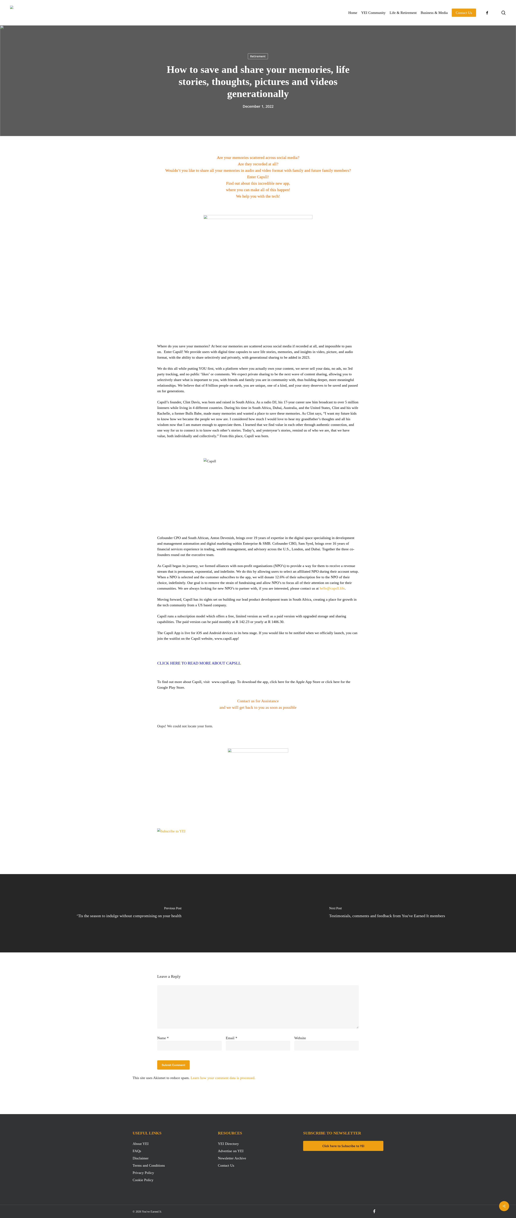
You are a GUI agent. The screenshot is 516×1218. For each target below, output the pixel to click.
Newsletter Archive (232, 1158)
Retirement (258, 56)
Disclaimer (141, 1158)
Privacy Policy (143, 1173)
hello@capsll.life (332, 588)
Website (300, 1038)
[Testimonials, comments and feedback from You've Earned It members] (387, 913)
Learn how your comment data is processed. (223, 1078)
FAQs (137, 1151)
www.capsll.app (226, 638)
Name (163, 1038)
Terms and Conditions (149, 1165)
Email (231, 1038)
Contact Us (226, 1165)
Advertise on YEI (230, 1151)
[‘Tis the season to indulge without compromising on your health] (129, 913)
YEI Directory (228, 1144)
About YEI (141, 1144)
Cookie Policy (143, 1180)
